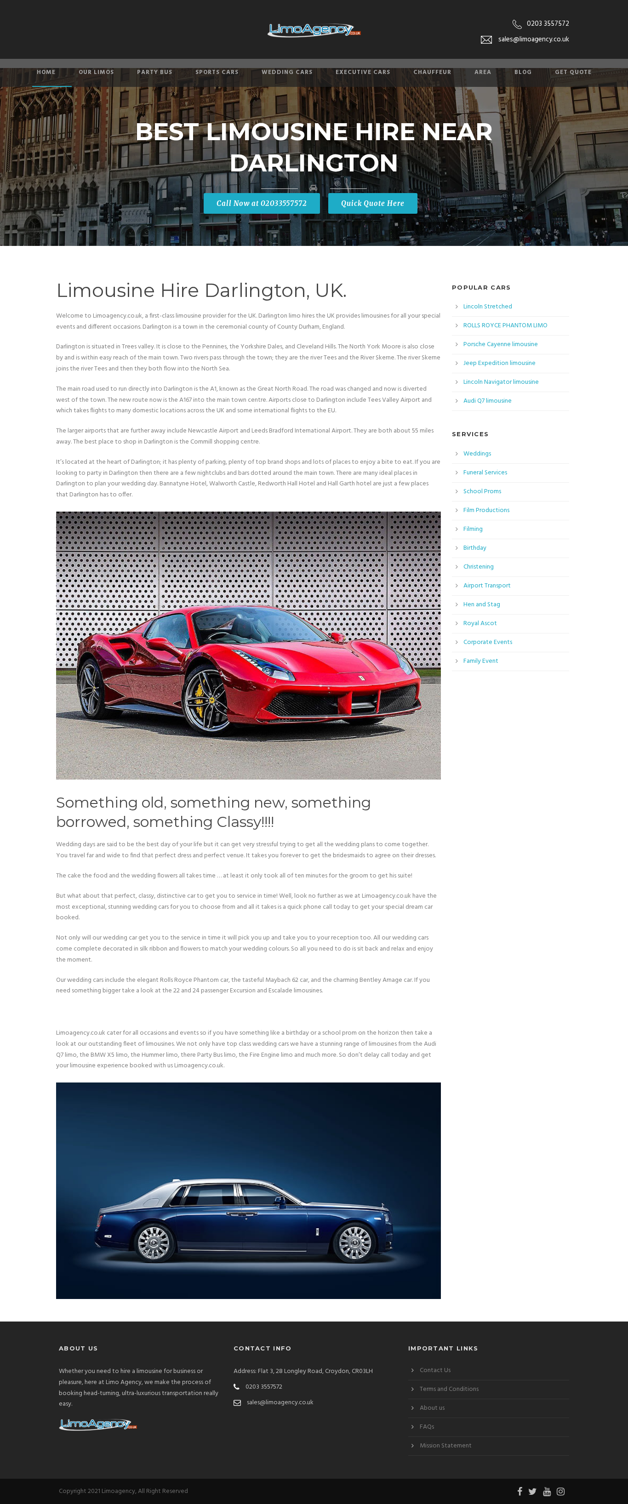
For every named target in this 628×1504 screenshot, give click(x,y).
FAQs (427, 1427)
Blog (523, 72)
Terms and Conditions (449, 1389)
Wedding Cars (287, 72)
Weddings (477, 454)
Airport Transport (487, 586)
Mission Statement (446, 1446)
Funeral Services (485, 472)
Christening (478, 567)
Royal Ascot (480, 623)
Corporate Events (487, 642)
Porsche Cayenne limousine (500, 344)
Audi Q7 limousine (487, 401)
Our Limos (96, 72)
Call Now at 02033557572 (262, 203)
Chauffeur (432, 72)
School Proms (482, 491)
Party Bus (154, 72)
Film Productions (486, 510)
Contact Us (435, 1370)
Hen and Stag (481, 604)
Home (46, 72)
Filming (473, 529)
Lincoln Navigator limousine (501, 382)
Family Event (480, 661)
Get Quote (573, 72)
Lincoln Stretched (487, 307)
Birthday (474, 548)
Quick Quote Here (373, 203)
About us (432, 1408)
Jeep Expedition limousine (499, 363)
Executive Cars (363, 72)
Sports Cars (217, 72)
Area (482, 72)
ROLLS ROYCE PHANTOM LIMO (505, 325)
